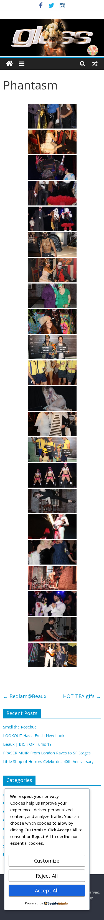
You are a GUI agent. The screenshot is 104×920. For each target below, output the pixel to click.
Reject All (47, 875)
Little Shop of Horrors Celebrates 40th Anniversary (48, 761)
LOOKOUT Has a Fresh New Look (33, 735)
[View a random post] (95, 63)
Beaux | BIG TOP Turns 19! (27, 744)
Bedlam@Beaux (24, 696)
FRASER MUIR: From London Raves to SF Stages (47, 753)
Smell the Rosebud (20, 727)
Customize (46, 860)
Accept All (47, 890)
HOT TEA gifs (82, 696)
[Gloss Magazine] (52, 22)
